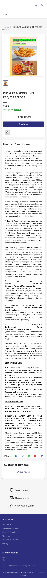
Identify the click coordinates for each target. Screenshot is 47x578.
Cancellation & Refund (11, 528)
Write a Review (23, 472)
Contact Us (7, 524)
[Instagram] (5, 559)
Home (6, 27)
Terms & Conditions (10, 532)
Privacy (5, 543)
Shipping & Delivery (10, 539)
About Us (6, 536)
